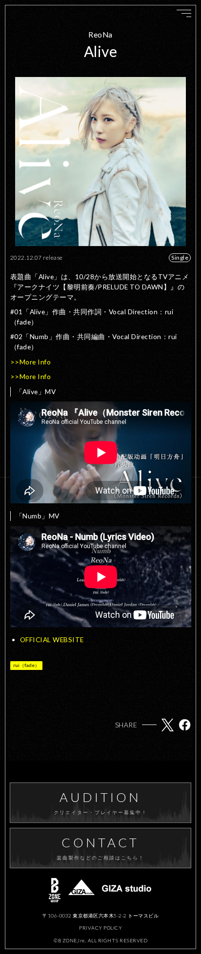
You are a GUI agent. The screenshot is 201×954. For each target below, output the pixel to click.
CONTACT (101, 848)
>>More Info (30, 362)
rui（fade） (26, 665)
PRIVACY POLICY (100, 928)
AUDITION (101, 803)
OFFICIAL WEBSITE (52, 639)
